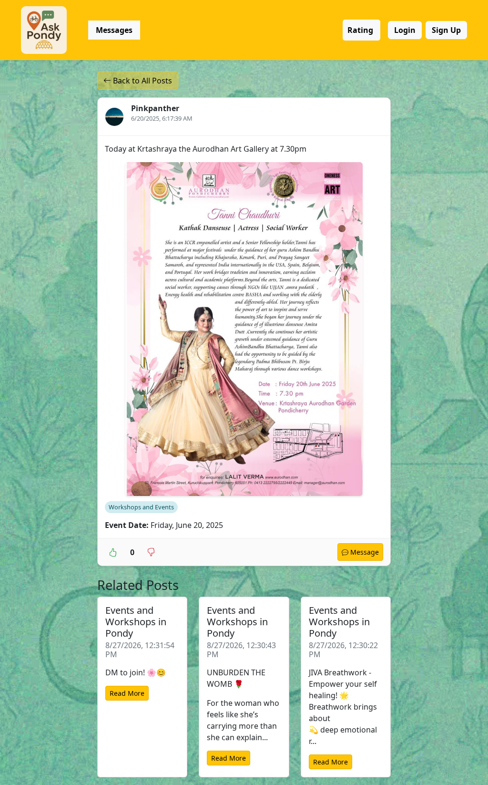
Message (363, 552)
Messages (114, 30)
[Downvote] (151, 551)
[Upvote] (113, 551)
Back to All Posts (141, 80)
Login (405, 30)
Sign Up (446, 30)
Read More (127, 693)
